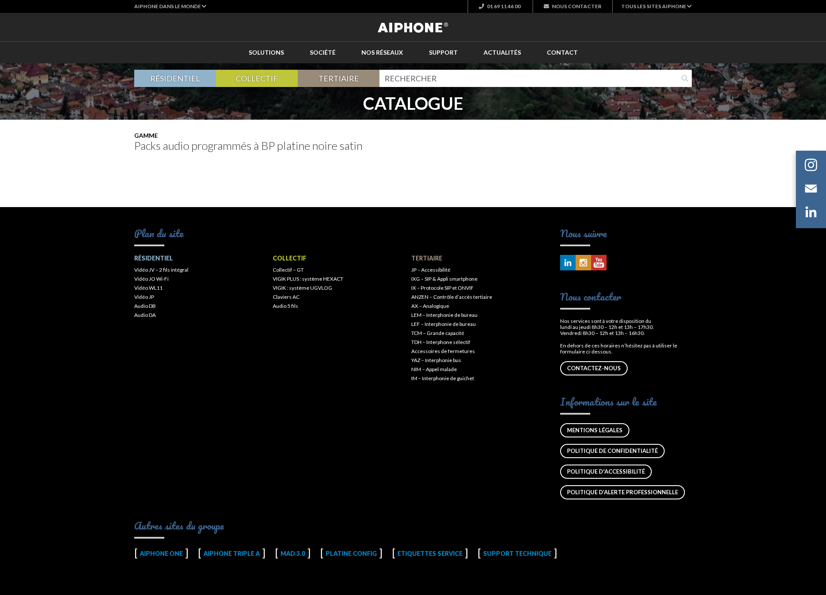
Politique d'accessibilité (606, 471)
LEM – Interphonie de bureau (444, 315)
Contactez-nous (594, 368)
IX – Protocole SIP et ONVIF (442, 288)
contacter (576, 6)
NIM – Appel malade (434, 369)
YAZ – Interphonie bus (436, 360)
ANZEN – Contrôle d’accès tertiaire (451, 297)
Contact (562, 52)
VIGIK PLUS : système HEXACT (308, 279)
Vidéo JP (144, 297)
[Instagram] (811, 166)
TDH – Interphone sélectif (440, 342)
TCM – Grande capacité (437, 333)
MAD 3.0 (292, 553)
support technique (517, 553)
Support (443, 52)
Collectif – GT (288, 270)
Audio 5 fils (285, 306)
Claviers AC (286, 297)
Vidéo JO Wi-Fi (151, 279)
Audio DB (145, 306)
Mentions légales (595, 430)
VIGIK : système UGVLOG (302, 288)
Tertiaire (338, 78)
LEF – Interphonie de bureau (443, 324)
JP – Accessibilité (430, 270)
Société (323, 52)
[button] (170, 6)
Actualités (502, 52)
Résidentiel (175, 78)
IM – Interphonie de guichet (442, 378)
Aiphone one (161, 553)
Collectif (257, 78)
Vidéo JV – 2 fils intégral (161, 270)
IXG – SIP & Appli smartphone (444, 279)
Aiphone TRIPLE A (231, 553)
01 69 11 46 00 (503, 6)
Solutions (266, 52)
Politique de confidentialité (612, 450)
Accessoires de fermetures (443, 351)
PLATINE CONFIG (351, 553)
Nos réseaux (382, 52)
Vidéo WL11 (148, 288)
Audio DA (145, 315)
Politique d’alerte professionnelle (622, 492)
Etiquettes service (430, 553)
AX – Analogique (430, 306)
